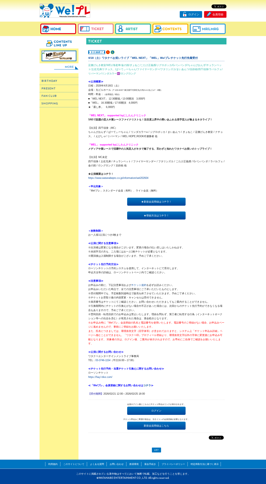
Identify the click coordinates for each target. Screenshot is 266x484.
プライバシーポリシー (173, 464)
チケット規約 (138, 285)
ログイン (193, 14)
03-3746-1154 (102, 360)
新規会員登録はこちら (156, 425)
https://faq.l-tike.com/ (100, 377)
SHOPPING (49, 103)
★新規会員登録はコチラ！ (156, 201)
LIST (156, 450)
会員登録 (217, 14)
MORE (69, 67)
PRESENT (48, 88)
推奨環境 (134, 464)
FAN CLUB (49, 96)
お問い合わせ (117, 464)
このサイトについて (73, 464)
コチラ (147, 385)
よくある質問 (97, 464)
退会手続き (150, 464)
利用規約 (53, 464)
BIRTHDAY (49, 81)
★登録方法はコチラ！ (156, 215)
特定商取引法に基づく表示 (205, 464)
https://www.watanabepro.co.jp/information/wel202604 (118, 177)
